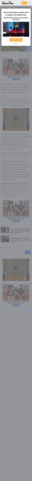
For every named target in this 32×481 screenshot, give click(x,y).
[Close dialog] (28, 11)
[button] (29, 3)
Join (24, 3)
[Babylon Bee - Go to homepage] (7, 3)
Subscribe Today (16, 40)
